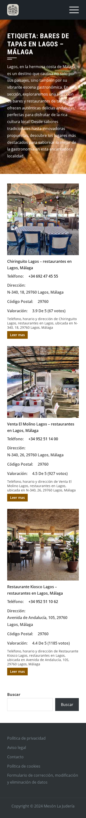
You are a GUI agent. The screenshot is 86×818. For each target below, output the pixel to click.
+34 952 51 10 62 (43, 601)
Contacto (15, 756)
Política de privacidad (26, 738)
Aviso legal (16, 747)
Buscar (13, 694)
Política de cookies (23, 766)
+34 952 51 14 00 (43, 438)
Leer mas (17, 335)
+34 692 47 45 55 (43, 276)
